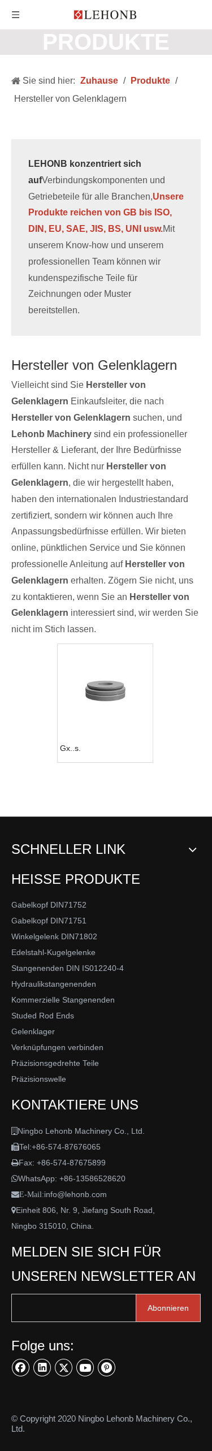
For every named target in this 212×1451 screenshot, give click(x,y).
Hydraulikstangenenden (53, 983)
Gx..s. (70, 748)
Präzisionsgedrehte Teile (55, 1063)
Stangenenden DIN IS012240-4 (67, 968)
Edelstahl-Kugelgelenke (53, 952)
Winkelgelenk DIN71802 (54, 936)
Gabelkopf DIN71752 (48, 904)
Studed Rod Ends (42, 1015)
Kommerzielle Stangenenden (63, 999)
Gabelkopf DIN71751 (48, 920)
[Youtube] (85, 1367)
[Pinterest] (107, 1367)
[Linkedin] (42, 1367)
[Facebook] (21, 1367)
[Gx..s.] (105, 691)
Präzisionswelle (38, 1078)
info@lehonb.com (75, 1194)
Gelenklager (33, 1031)
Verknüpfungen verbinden (57, 1047)
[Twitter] (64, 1367)
